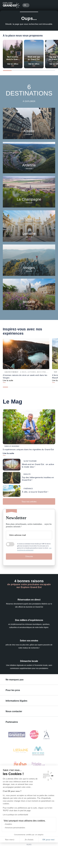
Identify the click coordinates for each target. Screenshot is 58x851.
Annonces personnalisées (15, 828)
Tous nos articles (29, 501)
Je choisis (29, 839)
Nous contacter (14, 711)
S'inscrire (29, 556)
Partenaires (12, 722)
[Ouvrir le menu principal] (52, 5)
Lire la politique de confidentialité (15, 815)
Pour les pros (13, 690)
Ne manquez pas (15, 679)
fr (25, 5)
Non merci (9, 839)
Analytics (8, 824)
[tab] (7, 70)
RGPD (29, 845)
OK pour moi (48, 839)
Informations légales (16, 701)
